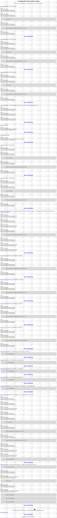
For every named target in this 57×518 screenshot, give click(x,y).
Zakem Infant (2, 105)
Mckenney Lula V (3, 327)
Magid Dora (2, 178)
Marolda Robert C (3, 135)
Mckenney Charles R (4, 255)
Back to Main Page (28, 36)
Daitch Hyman (3, 464)
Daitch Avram (3, 377)
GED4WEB (38, 510)
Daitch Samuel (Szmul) (4, 368)
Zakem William (3, 6)
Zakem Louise (3, 72)
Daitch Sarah (2, 394)
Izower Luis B (3, 125)
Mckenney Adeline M (4, 279)
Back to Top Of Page (4, 512)
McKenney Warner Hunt (4, 211)
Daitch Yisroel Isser (4, 351)
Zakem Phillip (3, 39)
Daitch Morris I (3, 360)
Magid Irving (2, 145)
